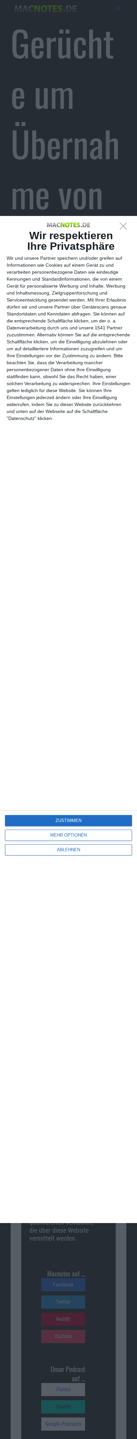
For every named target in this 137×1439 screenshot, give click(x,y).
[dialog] (68, 719)
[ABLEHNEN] (125, 228)
